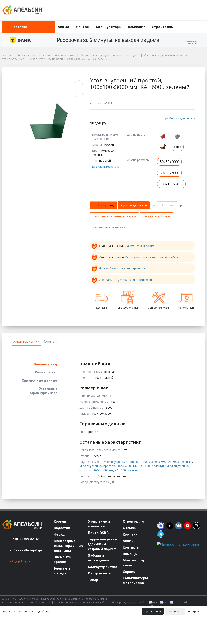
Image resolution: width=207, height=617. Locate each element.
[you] (187, 525)
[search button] (203, 23)
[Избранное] (180, 10)
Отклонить (175, 611)
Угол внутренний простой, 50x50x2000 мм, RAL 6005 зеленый (121, 466)
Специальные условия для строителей (125, 280)
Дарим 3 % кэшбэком (139, 246)
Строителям (163, 27)
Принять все (153, 611)
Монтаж (82, 27)
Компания (137, 27)
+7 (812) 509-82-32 (24, 539)
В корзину (106, 205)
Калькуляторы (108, 27)
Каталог (20, 27)
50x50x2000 (169, 161)
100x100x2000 (171, 184)
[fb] (160, 525)
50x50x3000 (169, 172)
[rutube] (196, 525)
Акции (63, 27)
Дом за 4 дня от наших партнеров (122, 268)
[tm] (160, 534)
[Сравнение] (189, 10)
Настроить (195, 611)
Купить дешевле (133, 205)
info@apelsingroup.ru (22, 561)
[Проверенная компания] (178, 544)
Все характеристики (106, 166)
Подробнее (42, 611)
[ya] (169, 525)
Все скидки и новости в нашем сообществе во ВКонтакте (165, 257)
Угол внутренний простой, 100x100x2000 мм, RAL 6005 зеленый (147, 462)
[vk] (178, 525)
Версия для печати (182, 118)
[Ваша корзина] (198, 10)
